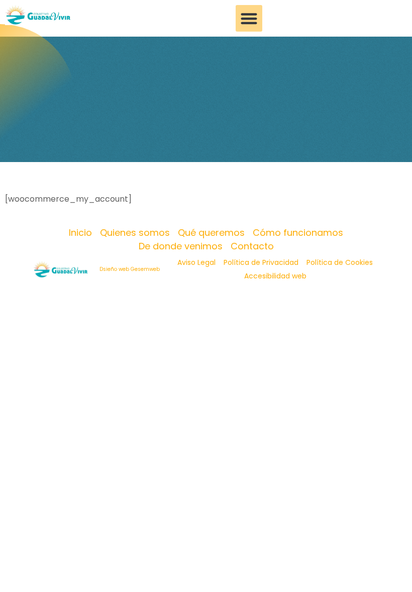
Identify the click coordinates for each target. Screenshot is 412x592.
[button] (249, 18)
